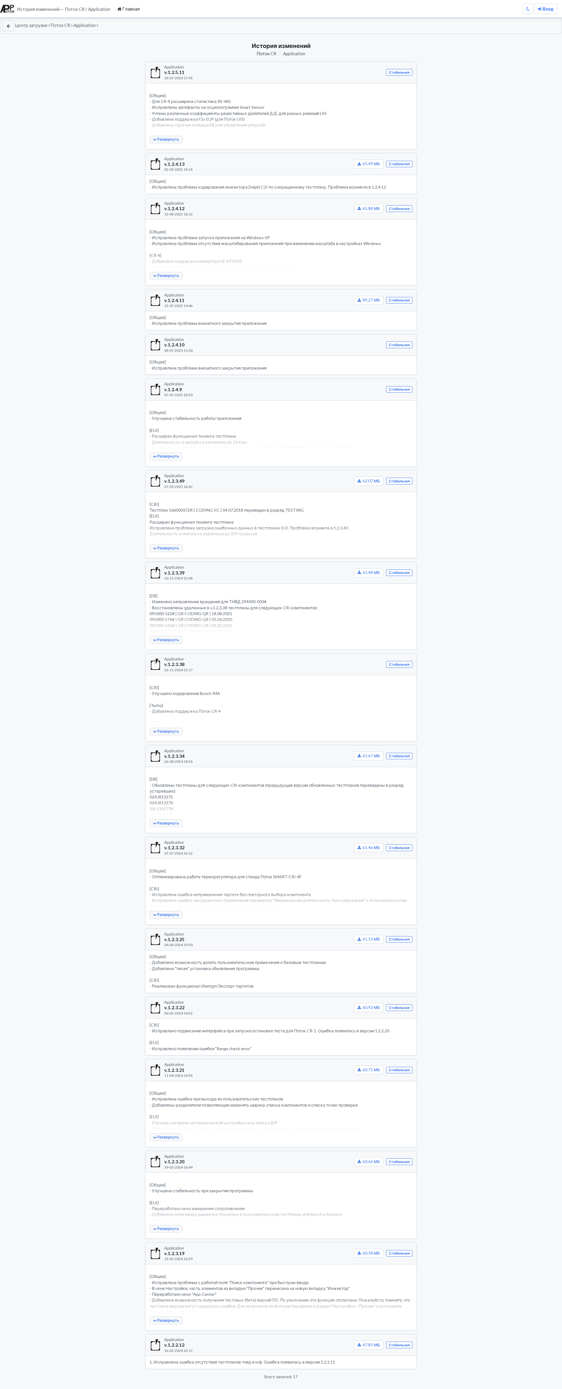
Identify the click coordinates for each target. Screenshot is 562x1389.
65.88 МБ (371, 208)
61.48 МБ (371, 572)
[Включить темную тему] (527, 9)
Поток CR (60, 25)
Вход (548, 8)
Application (84, 25)
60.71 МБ (371, 1069)
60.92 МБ (371, 1007)
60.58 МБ (371, 1253)
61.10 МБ (371, 939)
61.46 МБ (371, 847)
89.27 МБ (371, 300)
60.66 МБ (371, 1161)
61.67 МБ (371, 755)
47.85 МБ (371, 1345)
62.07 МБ (371, 481)
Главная (130, 8)
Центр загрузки (31, 25)
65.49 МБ (371, 163)
